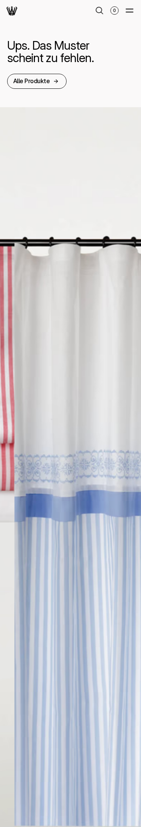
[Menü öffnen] (129, 11)
